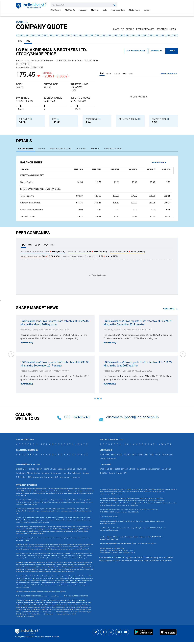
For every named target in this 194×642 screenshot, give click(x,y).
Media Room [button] (134, 10)
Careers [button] (147, 10)
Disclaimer (21, 469)
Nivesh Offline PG (130, 469)
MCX (134, 455)
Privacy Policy (35, 469)
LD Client (166, 469)
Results (41, 149)
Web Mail (104, 469)
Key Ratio (95, 149)
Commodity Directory (27, 450)
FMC (151, 455)
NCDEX (127, 455)
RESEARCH (162, 29)
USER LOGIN (105, 464)
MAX (131, 73)
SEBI (113, 455)
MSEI (157, 455)
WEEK (108, 73)
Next (183, 354)
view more (169, 309)
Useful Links (106, 450)
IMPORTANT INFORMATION (28, 464)
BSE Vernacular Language (68, 477)
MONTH (116, 73)
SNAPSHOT (118, 29)
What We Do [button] (70, 10)
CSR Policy (21, 477)
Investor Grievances (51, 473)
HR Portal (115, 469)
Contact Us (167, 455)
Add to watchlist (135, 51)
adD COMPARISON (169, 73)
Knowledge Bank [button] (118, 10)
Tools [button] (104, 10)
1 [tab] (95, 398)
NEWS (173, 29)
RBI (146, 455)
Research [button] (83, 10)
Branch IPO (121, 473)
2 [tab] (98, 398)
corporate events (112, 149)
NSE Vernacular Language (41, 477)
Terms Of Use (49, 469)
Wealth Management (150, 469)
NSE (20, 41)
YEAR (124, 73)
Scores (86, 473)
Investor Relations (72, 473)
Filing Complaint (108, 459)
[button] (160, 162)
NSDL (119, 455)
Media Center (33, 473)
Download (81, 469)
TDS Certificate (107, 473)
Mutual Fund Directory (111, 440)
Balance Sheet (25, 149)
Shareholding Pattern (60, 149)
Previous (11, 354)
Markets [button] (94, 10)
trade (171, 51)
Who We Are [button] (56, 10)
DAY (102, 73)
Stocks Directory (25, 440)
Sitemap (71, 469)
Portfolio (156, 51)
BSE (28, 41)
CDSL (140, 455)
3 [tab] (101, 398)
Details (130, 29)
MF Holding (81, 149)
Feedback (21, 473)
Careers (61, 469)
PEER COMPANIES (145, 29)
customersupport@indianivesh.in (132, 417)
